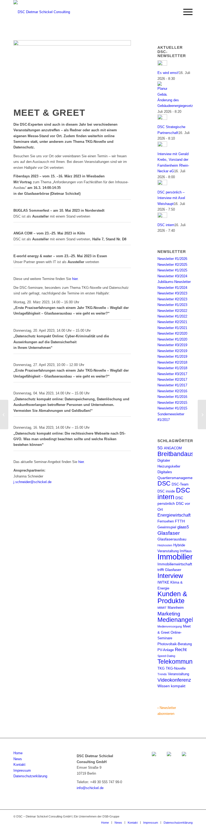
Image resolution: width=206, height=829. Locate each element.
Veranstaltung (178, 674)
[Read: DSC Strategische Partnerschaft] (162, 119)
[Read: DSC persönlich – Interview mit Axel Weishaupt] (162, 184)
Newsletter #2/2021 (172, 322)
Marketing (168, 614)
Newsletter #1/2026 (172, 259)
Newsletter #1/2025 (172, 270)
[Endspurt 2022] (4, 414)
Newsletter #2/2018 (172, 362)
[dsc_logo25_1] (41, 12)
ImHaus (186, 551)
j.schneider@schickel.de (32, 482)
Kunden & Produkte (172, 597)
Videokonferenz (174, 680)
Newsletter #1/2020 (172, 339)
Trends (162, 674)
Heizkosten (164, 545)
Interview (170, 575)
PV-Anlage (165, 650)
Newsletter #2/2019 (172, 351)
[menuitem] (185, 12)
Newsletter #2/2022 (172, 311)
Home (18, 753)
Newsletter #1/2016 (172, 397)
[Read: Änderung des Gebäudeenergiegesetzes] (162, 94)
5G (160, 448)
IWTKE (163, 582)
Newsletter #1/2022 (172, 316)
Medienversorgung (169, 626)
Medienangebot (178, 619)
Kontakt (19, 765)
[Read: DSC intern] (162, 217)
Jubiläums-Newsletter (174, 282)
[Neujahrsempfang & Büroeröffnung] (202, 414)
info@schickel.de (90, 788)
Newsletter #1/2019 (172, 356)
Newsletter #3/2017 (172, 374)
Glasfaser (168, 533)
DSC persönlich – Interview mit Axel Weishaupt (171, 198)
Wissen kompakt (171, 686)
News (17, 759)
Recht (181, 649)
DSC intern (165, 225)
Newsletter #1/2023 (172, 305)
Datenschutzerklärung (30, 776)
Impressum (22, 770)
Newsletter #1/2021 (172, 328)
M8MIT (162, 607)
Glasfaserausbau (171, 539)
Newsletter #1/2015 (172, 408)
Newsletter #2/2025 (172, 265)
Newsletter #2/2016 (172, 391)
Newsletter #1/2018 (172, 368)
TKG (161, 668)
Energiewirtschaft (173, 515)
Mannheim (176, 608)
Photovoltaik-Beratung (174, 644)
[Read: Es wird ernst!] (162, 64)
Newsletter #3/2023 (172, 293)
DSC (164, 483)
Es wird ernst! (168, 73)
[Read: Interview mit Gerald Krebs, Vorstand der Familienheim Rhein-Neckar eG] (162, 146)
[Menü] (185, 12)
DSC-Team (180, 484)
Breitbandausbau (181, 453)
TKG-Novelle (176, 668)
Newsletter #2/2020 (172, 333)
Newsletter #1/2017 (172, 385)
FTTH (180, 521)
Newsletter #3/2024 (172, 276)
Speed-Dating (166, 656)
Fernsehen (165, 521)
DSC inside (166, 491)
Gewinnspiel (166, 527)
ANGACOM (173, 448)
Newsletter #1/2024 (172, 288)
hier (75, 279)
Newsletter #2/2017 (172, 380)
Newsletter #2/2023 (172, 299)
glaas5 (183, 527)
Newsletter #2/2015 (172, 403)
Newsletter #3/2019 (172, 345)
